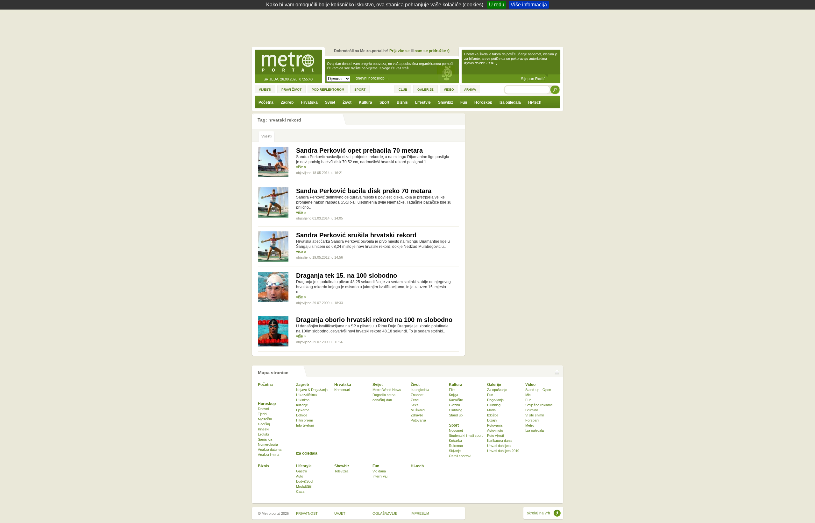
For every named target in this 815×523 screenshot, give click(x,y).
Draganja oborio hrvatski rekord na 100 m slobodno (374, 319)
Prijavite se (399, 51)
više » (301, 167)
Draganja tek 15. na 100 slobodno (346, 275)
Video (530, 384)
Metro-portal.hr (288, 62)
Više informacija (529, 4)
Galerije (494, 384)
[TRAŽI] (555, 89)
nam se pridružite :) (432, 51)
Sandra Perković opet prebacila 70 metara (359, 150)
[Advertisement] (409, 27)
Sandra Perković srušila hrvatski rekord (356, 235)
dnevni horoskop (372, 78)
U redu (496, 4)
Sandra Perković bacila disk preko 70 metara (363, 190)
